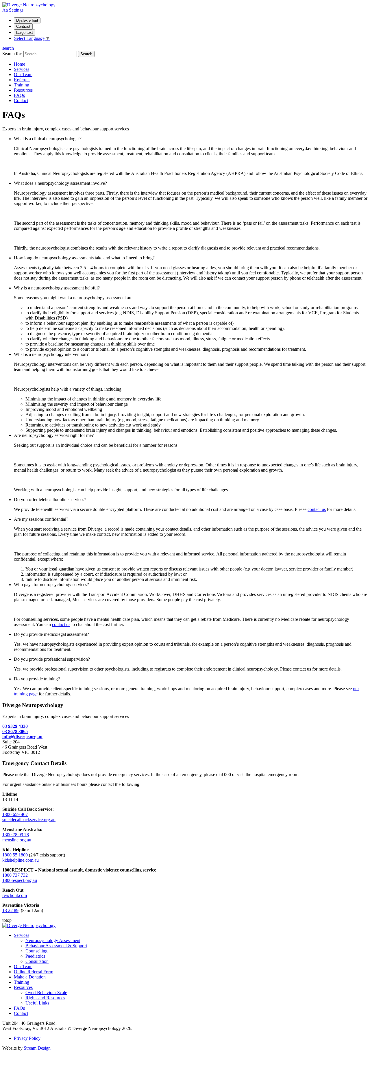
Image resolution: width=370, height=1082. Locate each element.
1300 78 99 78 (15, 834)
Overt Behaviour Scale (46, 992)
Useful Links (37, 1002)
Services (21, 69)
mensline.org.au (16, 839)
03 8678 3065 (15, 731)
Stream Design (37, 1048)
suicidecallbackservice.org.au (29, 819)
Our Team (23, 74)
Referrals (22, 79)
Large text (24, 32)
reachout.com (14, 895)
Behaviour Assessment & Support (56, 945)
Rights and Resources (45, 997)
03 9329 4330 (15, 726)
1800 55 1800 (15, 854)
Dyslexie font (27, 20)
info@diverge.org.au (22, 736)
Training (21, 84)
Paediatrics (35, 956)
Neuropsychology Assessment (52, 940)
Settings (12, 10)
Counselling (36, 950)
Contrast (23, 26)
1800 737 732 (15, 875)
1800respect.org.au (19, 880)
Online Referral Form (33, 971)
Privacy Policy (27, 1038)
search (8, 48)
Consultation (37, 961)
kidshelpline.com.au (20, 860)
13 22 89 (10, 910)
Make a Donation (30, 976)
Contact (21, 100)
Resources (23, 90)
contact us (317, 509)
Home (19, 64)
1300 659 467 (15, 814)
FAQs (19, 95)
